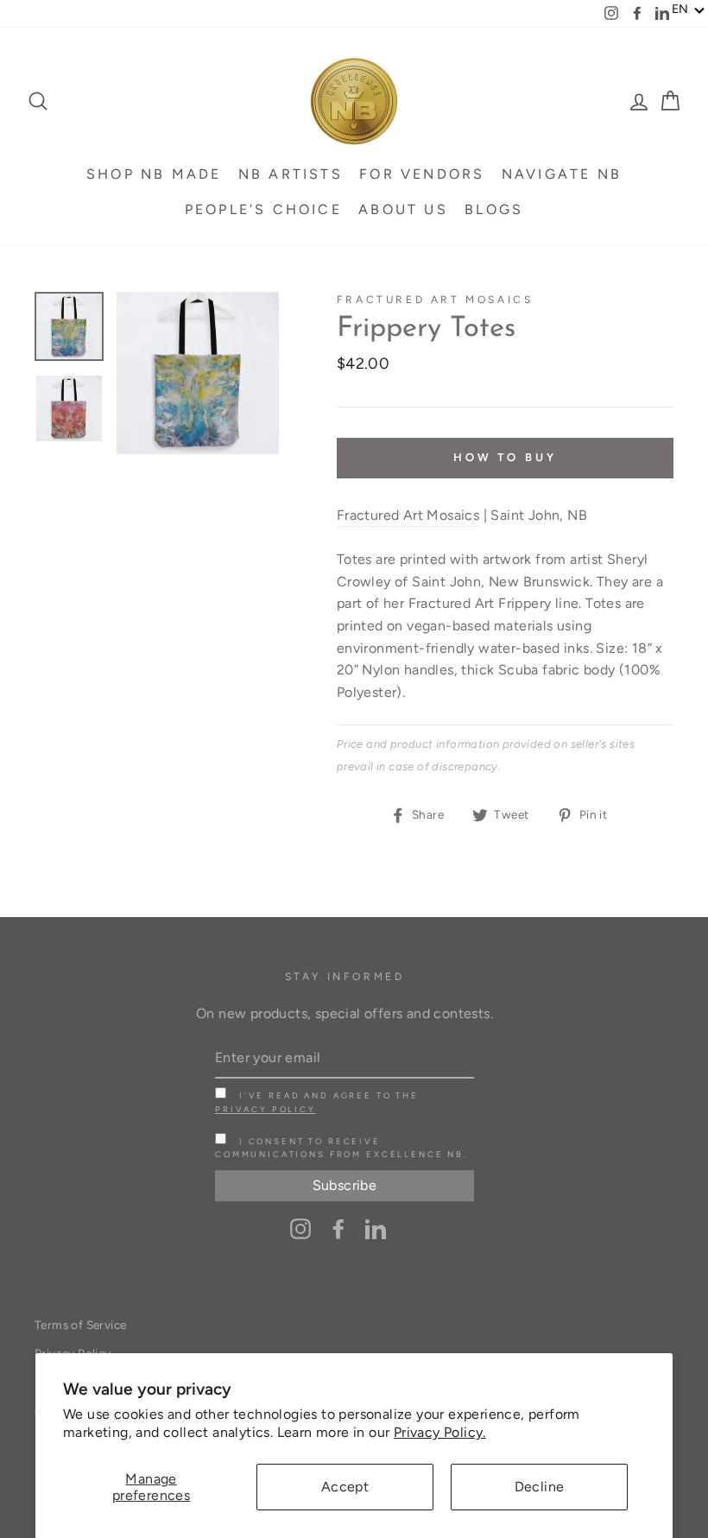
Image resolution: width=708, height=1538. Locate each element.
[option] (198, 373)
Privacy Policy (265, 1109)
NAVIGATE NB (562, 174)
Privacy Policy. (440, 1432)
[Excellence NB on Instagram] (300, 1228)
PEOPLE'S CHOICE (263, 209)
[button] (688, 9)
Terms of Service (80, 1325)
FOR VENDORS (421, 174)
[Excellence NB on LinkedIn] (375, 1228)
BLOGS (494, 209)
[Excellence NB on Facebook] (338, 1228)
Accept (345, 1486)
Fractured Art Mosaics (435, 300)
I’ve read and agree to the (317, 1102)
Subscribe (345, 1185)
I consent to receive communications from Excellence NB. (341, 1147)
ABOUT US (403, 209)
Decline (540, 1486)
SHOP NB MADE (153, 174)
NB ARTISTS (290, 174)
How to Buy (505, 457)
